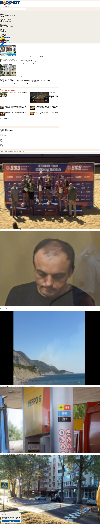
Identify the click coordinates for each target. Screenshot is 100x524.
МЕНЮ (1, 11)
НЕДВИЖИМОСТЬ (4, 25)
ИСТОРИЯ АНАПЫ (4, 18)
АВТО (1, 13)
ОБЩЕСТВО (3, 28)
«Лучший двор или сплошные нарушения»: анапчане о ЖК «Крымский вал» (17, 83)
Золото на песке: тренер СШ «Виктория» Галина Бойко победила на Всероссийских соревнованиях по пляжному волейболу (24, 229)
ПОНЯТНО (11, 521)
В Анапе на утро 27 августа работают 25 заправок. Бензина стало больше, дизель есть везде (19, 454)
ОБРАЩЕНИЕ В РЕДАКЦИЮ (6, 26)
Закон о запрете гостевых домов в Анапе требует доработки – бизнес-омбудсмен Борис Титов (21, 63)
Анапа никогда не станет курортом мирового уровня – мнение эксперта (16, 60)
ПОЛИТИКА (2, 29)
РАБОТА (8, 37)
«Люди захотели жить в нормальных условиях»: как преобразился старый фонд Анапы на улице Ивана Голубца (25, 80)
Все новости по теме (4, 59)
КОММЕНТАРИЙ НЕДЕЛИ (6, 19)
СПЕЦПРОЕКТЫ (3, 31)
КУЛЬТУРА (2, 23)
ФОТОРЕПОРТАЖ (4, 34)
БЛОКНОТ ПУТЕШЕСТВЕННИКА (7, 15)
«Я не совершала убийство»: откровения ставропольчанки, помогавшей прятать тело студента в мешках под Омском (23, 309)
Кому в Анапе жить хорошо (6, 64)
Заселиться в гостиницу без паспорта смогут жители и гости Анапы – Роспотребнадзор (19, 61)
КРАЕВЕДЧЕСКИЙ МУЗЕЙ (6, 21)
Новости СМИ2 (3, 118)
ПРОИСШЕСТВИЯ (4, 30)
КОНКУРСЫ (2, 20)
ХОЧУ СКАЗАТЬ (3, 35)
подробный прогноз (4, 130)
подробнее (11, 130)
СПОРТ (1, 33)
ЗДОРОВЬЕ (2, 16)
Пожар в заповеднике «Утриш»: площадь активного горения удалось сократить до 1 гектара (18, 386)
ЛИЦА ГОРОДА (3, 24)
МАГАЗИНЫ (7, 42)
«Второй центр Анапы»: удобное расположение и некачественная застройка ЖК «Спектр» (20, 81)
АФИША (2, 14)
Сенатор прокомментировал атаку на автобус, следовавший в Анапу (12, 151)
